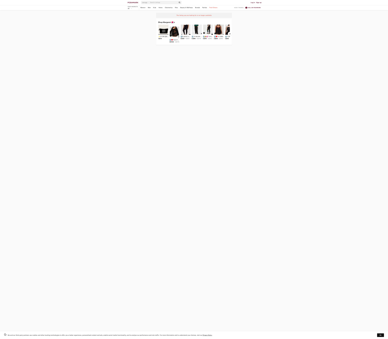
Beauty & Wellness (186, 7)
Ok (380, 335)
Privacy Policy (207, 335)
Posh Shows (213, 7)
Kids (154, 7)
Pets (176, 7)
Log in (253, 2)
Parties (204, 7)
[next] (230, 34)
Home (161, 7)
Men (149, 7)
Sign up (258, 2)
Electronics (168, 7)
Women (142, 7)
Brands (197, 7)
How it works (239, 7)
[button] (145, 3)
